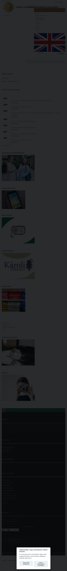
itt (28, 556)
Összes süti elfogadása (26, 563)
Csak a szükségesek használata (40, 564)
